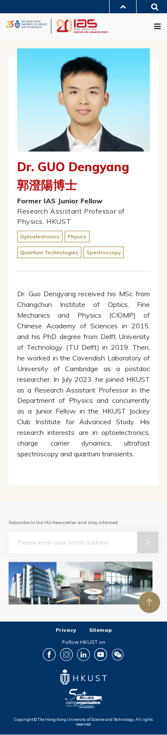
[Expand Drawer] (123, 6)
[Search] (151, 8)
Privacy (66, 630)
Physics (77, 236)
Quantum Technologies (49, 252)
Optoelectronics (40, 236)
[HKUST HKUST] (26, 24)
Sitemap (100, 630)
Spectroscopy (103, 252)
